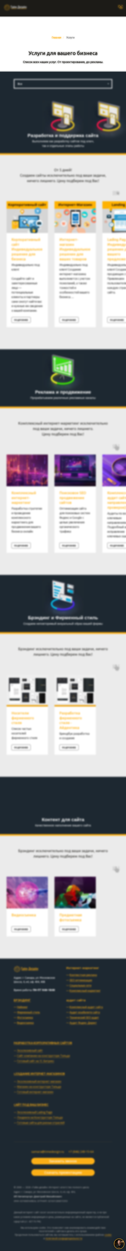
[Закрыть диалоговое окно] (120, 5)
